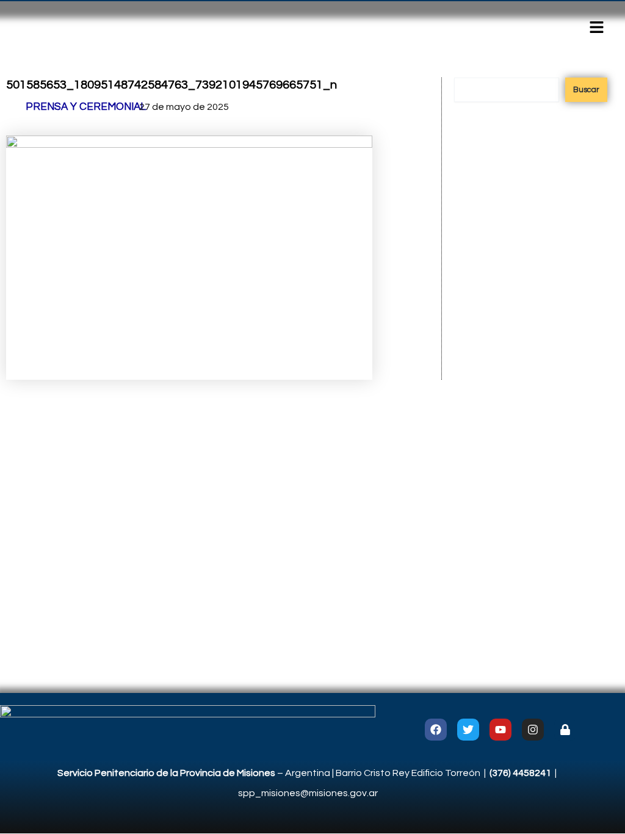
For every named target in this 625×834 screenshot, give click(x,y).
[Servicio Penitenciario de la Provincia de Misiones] (187, 728)
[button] (597, 28)
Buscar (586, 89)
